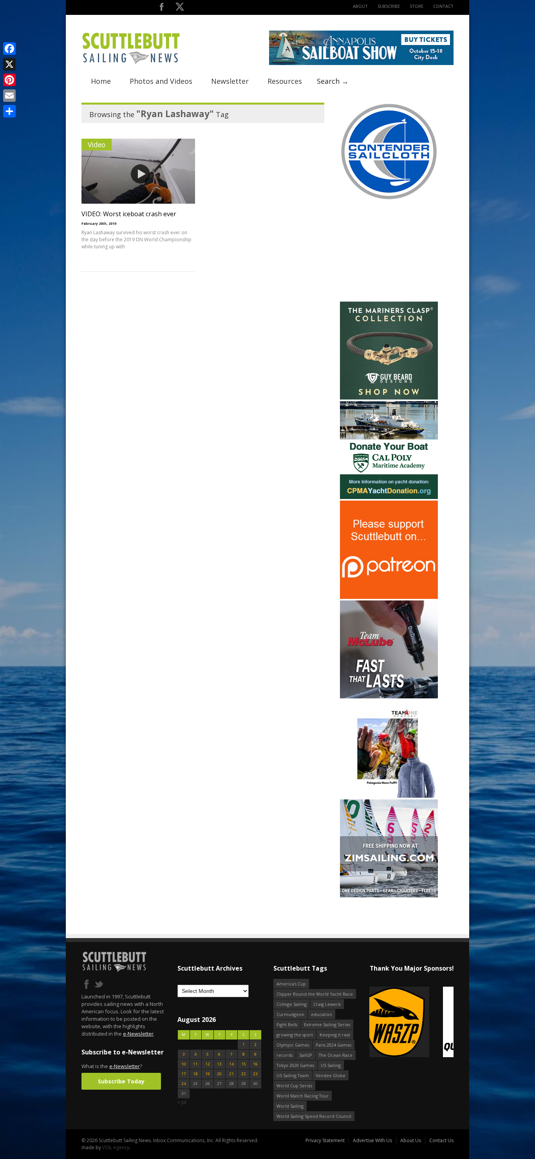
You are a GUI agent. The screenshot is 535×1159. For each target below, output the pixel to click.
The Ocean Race (335, 1055)
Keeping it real (335, 1035)
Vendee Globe (330, 1075)
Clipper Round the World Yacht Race (315, 994)
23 (255, 1073)
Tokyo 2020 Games (295, 1065)
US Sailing (331, 1065)
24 (183, 1083)
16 (255, 1064)
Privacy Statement (325, 1140)
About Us (410, 1140)
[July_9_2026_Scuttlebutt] (389, 497)
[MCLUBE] (389, 696)
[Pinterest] (9, 80)
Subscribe (389, 6)
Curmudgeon (290, 1014)
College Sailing (292, 1004)
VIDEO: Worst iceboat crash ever (128, 214)
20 (219, 1073)
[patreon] (389, 597)
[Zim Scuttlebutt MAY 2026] (389, 895)
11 (195, 1064)
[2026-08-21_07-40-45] (361, 63)
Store (416, 6)
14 (231, 1064)
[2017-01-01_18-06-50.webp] (411, 1022)
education (321, 1014)
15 (243, 1064)
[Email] (9, 95)
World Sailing (290, 1106)
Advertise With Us (372, 1140)
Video (96, 144)
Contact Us (441, 1140)
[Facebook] (9, 48)
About (360, 6)
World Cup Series (294, 1085)
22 (243, 1073)
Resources (285, 81)
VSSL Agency (115, 1147)
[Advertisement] (389, 251)
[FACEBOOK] (161, 8)
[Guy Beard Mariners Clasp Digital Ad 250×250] (389, 397)
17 (183, 1073)
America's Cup (291, 984)
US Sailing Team (293, 1075)
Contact (443, 6)
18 (195, 1073)
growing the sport (295, 1035)
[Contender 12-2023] (389, 198)
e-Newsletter (138, 1033)
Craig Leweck (327, 1004)
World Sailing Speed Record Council (314, 1116)
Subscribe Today (121, 1081)
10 (183, 1064)
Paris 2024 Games (333, 1045)
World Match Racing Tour (303, 1096)
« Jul (181, 1102)
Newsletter (230, 81)
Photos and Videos (161, 81)
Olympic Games (293, 1045)
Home (101, 81)
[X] (9, 64)
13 (219, 1064)
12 (207, 1064)
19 (207, 1073)
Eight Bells (287, 1024)
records (285, 1055)
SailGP (305, 1055)
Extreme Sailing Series (327, 1024)
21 (231, 1073)
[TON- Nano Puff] (389, 796)
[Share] (9, 111)
